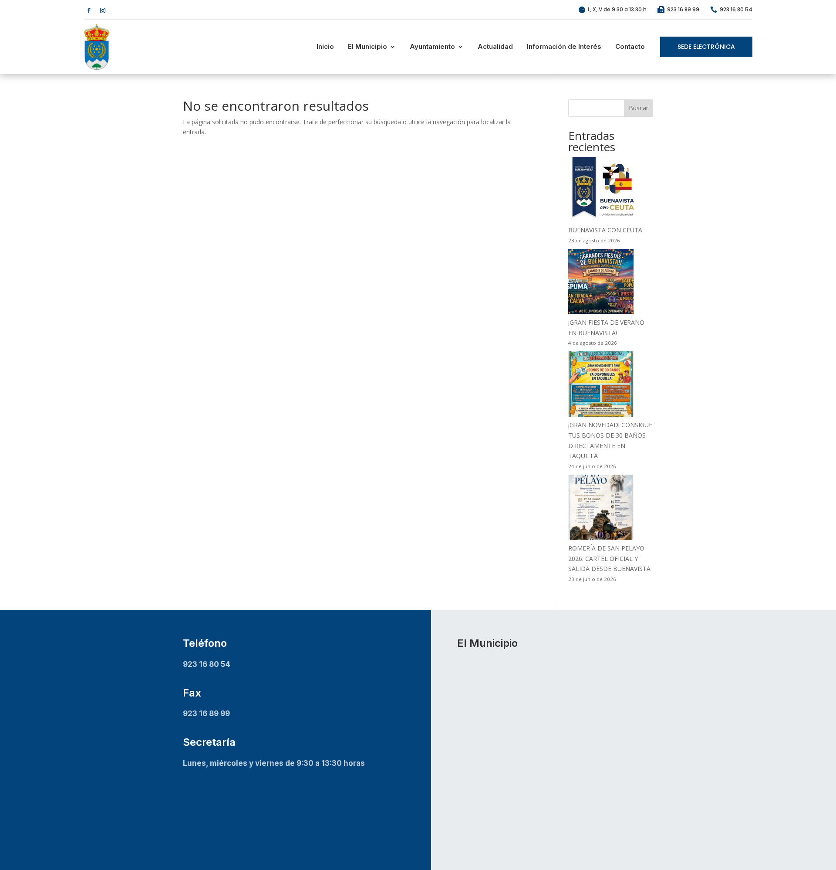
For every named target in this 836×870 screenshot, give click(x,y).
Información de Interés (564, 46)
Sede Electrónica (706, 46)
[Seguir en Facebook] (89, 10)
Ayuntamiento (432, 46)
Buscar (638, 108)
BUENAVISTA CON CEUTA (605, 230)
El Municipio (367, 46)
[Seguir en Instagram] (103, 10)
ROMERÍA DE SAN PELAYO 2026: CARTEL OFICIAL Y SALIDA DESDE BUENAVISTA (609, 558)
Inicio (325, 46)
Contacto (630, 46)
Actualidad (495, 46)
